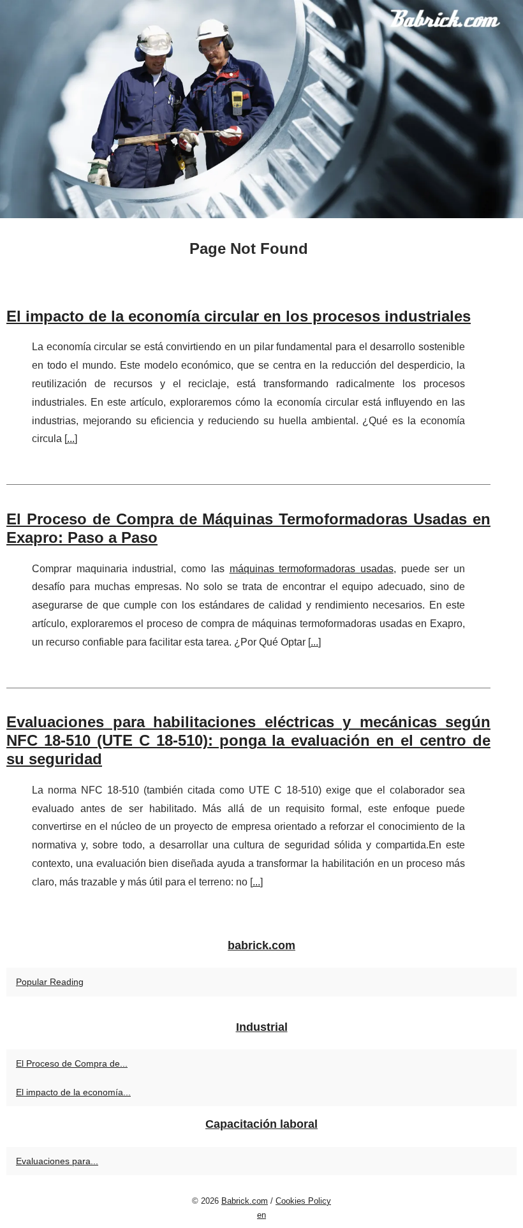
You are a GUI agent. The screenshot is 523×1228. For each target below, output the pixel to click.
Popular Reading (50, 982)
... (71, 438)
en (261, 1215)
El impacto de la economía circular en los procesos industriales (238, 316)
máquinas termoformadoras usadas (312, 568)
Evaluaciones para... (57, 1161)
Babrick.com (244, 1201)
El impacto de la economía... (73, 1092)
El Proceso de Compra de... (72, 1063)
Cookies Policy (303, 1201)
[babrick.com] (261, 109)
